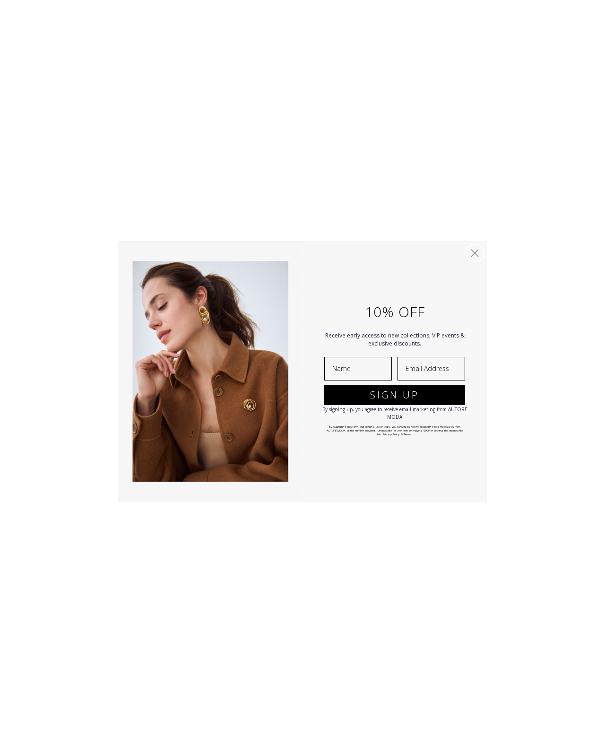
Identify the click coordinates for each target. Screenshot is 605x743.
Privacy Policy (391, 434)
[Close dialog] (475, 253)
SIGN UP (394, 395)
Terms (407, 434)
